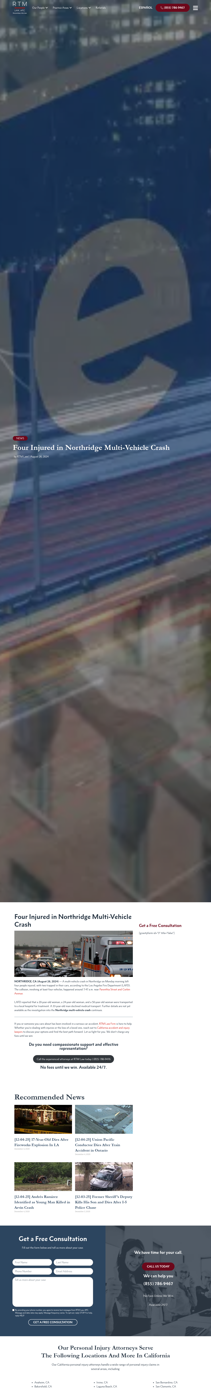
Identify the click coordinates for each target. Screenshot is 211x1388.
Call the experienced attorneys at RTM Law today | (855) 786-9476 (73, 1059)
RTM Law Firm (107, 1023)
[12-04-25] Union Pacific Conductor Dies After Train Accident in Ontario (97, 1145)
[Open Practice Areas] (70, 7)
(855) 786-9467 (158, 1283)
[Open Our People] (46, 7)
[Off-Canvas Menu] (195, 8)
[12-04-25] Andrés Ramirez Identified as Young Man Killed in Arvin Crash (42, 1202)
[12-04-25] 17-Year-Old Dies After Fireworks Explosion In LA (41, 1142)
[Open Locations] (89, 7)
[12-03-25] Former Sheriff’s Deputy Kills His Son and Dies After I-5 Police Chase (103, 1202)
